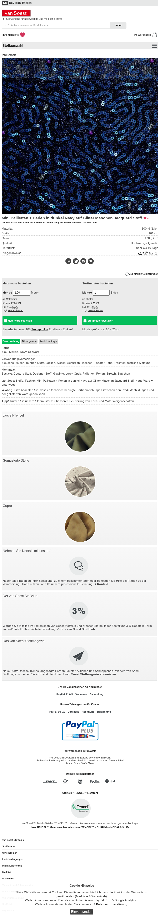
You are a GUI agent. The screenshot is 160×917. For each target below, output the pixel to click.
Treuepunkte (39, 329)
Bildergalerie (29, 341)
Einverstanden (81, 911)
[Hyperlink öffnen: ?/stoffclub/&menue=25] (79, 611)
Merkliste (7, 872)
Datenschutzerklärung (112, 904)
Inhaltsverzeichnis (12, 865)
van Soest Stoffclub (81, 629)
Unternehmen (9, 853)
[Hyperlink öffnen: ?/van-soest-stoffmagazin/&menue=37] (79, 656)
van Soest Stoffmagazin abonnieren (90, 674)
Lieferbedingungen (12, 859)
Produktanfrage (48, 341)
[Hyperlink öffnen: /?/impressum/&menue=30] (79, 566)
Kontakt (102, 584)
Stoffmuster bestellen (100, 320)
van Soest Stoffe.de (13, 840)
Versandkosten (15, 310)
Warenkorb (8, 878)
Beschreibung (10, 341)
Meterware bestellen (20, 320)
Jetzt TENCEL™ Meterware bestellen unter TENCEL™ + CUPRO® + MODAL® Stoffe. (80, 827)
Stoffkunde (8, 846)
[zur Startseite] (17, 15)
